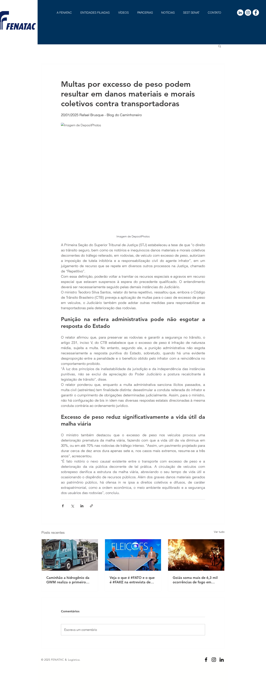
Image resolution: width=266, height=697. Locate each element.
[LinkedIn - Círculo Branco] (240, 12)
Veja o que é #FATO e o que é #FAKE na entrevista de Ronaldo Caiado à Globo (132, 579)
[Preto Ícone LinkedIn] (222, 660)
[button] (219, 45)
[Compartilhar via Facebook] (63, 506)
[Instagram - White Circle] (248, 12)
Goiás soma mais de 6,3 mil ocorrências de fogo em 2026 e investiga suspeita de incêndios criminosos (196, 579)
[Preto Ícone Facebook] (206, 660)
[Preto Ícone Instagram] (214, 660)
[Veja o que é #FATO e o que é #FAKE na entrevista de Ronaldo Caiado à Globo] (133, 555)
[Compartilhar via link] (91, 506)
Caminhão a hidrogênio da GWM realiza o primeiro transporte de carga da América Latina (67, 579)
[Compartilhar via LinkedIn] (82, 506)
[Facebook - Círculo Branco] (256, 12)
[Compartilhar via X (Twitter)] (72, 506)
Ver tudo (219, 532)
